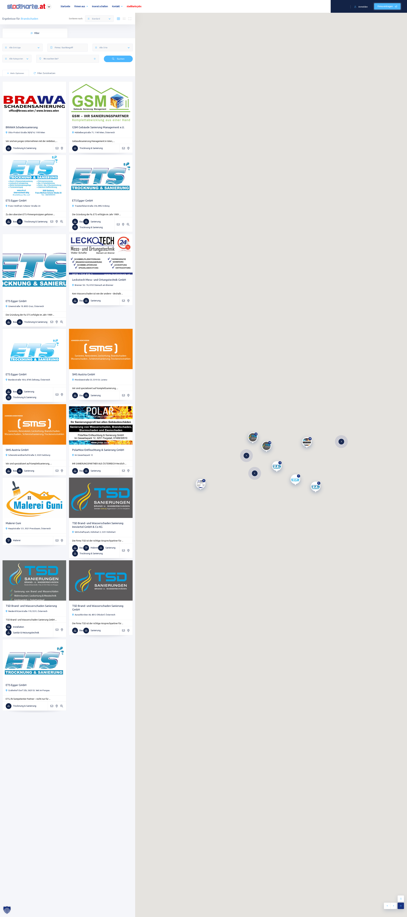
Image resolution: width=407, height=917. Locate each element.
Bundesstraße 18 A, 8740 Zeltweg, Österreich (29, 380)
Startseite (65, 6)
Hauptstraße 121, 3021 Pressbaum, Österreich (29, 528)
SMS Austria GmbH (83, 374)
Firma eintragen (385, 6)
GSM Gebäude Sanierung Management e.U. (98, 127)
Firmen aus (79, 6)
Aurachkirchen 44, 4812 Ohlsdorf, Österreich (95, 615)
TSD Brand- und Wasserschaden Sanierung (31, 605)
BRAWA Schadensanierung (22, 127)
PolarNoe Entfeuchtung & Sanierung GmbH (98, 449)
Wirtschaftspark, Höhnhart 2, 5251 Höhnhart (95, 532)
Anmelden (363, 7)
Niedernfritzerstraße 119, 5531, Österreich (27, 611)
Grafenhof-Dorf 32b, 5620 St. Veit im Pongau (29, 690)
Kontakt (116, 6)
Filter (36, 33)
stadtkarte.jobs (134, 6)
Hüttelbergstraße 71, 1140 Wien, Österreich (95, 132)
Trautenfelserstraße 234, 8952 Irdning (92, 206)
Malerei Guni (13, 523)
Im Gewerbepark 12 (84, 455)
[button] (7, 910)
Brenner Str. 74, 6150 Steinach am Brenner (94, 285)
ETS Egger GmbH (16, 200)
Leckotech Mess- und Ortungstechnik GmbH (99, 279)
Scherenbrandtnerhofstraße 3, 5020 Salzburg (29, 455)
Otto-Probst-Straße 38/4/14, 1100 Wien (26, 132)
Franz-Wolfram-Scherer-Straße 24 (24, 206)
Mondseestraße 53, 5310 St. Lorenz (91, 380)
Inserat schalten (100, 6)
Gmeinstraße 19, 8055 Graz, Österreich (26, 306)
